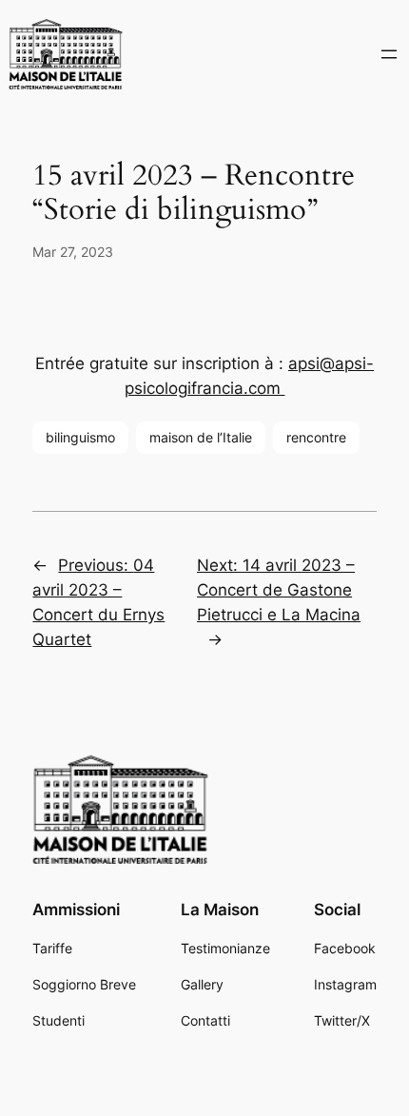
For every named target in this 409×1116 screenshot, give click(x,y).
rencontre (316, 437)
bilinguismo (80, 437)
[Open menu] (389, 54)
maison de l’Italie (200, 437)
